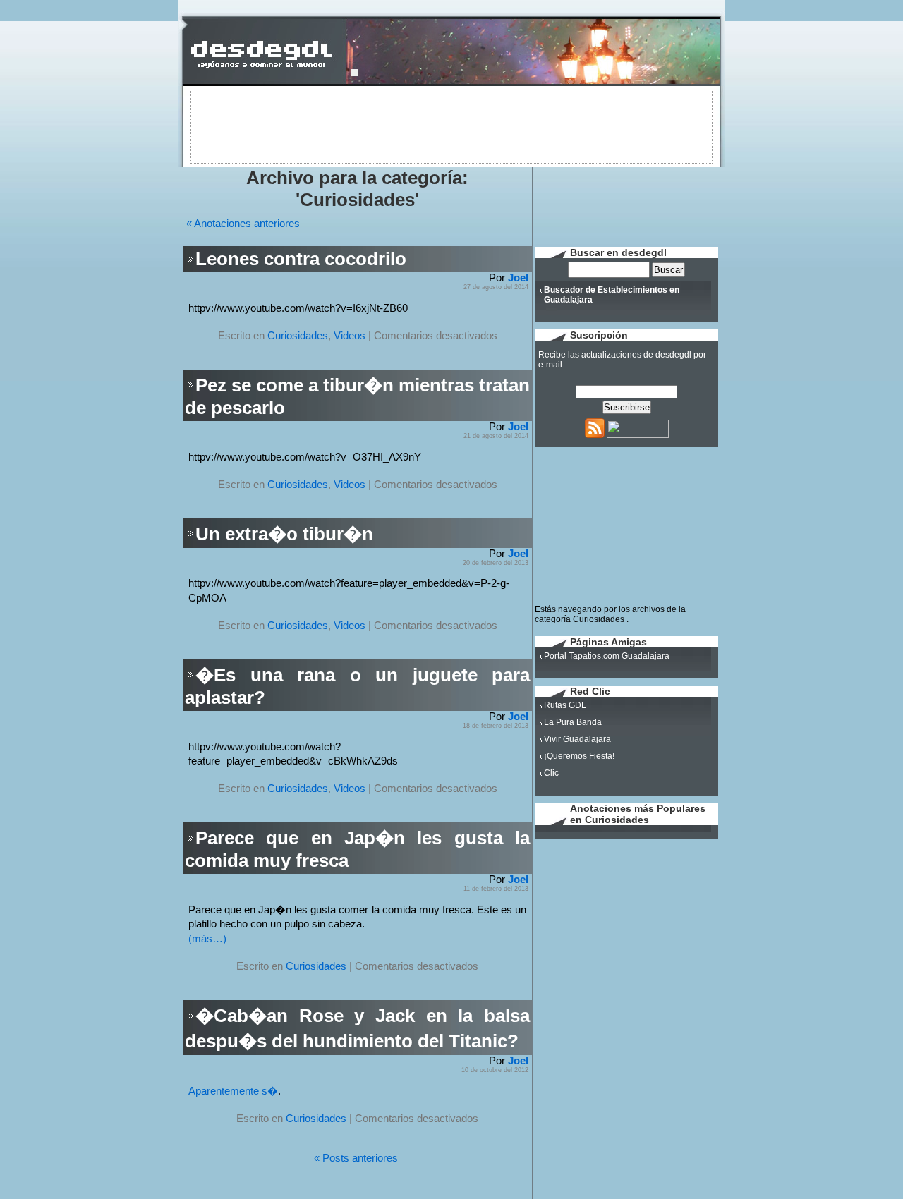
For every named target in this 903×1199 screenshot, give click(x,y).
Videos (349, 335)
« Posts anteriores (356, 1158)
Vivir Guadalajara (577, 739)
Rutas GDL (565, 705)
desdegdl (673, 355)
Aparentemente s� (233, 1091)
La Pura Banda (573, 722)
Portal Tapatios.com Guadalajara (606, 656)
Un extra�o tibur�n (284, 533)
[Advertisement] (451, 125)
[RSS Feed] (595, 435)
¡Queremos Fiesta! (579, 756)
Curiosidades (297, 335)
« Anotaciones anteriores (243, 223)
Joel (518, 278)
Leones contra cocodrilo (300, 258)
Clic (551, 773)
